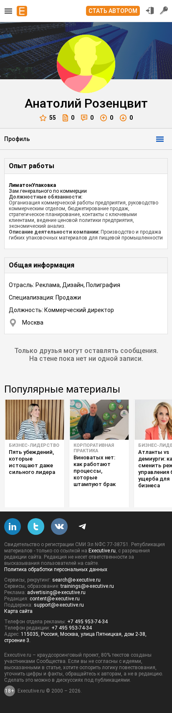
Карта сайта (18, 611)
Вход (150, 10)
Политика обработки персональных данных (55, 569)
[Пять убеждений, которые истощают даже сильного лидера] (34, 420)
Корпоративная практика (93, 448)
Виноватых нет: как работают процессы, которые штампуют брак (94, 470)
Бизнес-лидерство (34, 445)
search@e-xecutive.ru (76, 580)
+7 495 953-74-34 (87, 622)
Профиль (17, 139)
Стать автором (113, 11)
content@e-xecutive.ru (55, 599)
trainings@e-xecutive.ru (87, 586)
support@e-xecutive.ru (59, 605)
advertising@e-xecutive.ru (56, 592)
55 (52, 117)
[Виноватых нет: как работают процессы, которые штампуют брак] (99, 420)
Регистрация (164, 10)
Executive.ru (102, 551)
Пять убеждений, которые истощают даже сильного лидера (32, 462)
